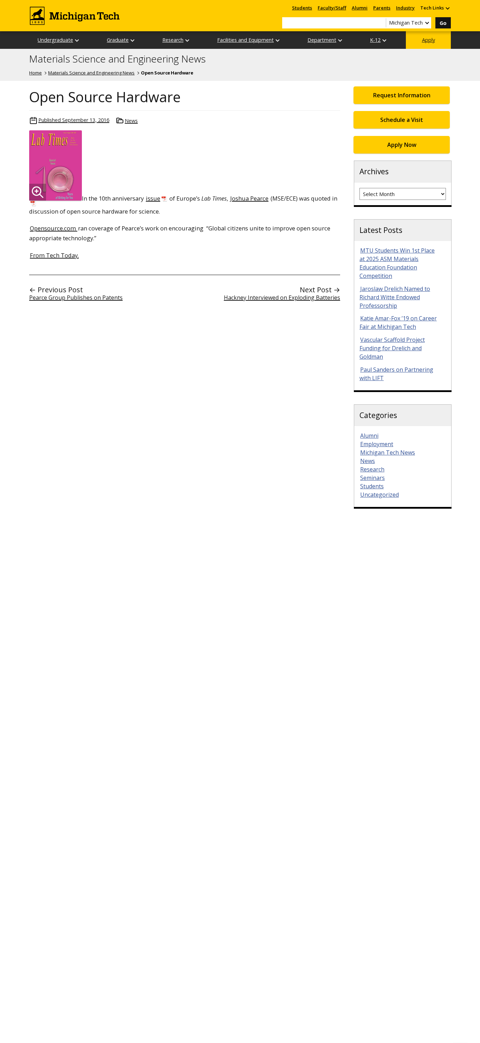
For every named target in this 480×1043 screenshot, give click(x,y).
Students (302, 8)
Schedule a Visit (401, 120)
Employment (376, 444)
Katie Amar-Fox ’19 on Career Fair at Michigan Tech (398, 322)
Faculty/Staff (332, 8)
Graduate (118, 40)
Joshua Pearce (249, 198)
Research (172, 40)
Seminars (372, 478)
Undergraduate (55, 40)
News (131, 120)
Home (35, 73)
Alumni (360, 8)
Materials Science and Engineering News (117, 59)
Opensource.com (53, 228)
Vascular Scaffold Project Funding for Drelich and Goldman (392, 348)
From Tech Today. (54, 255)
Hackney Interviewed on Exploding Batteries (282, 297)
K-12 (375, 40)
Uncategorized (379, 494)
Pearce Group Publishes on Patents (76, 297)
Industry (405, 8)
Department (321, 40)
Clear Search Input (380, 22)
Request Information (401, 95)
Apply (428, 40)
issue (153, 198)
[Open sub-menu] (447, 8)
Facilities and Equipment (245, 40)
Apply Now (401, 145)
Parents (381, 8)
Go (443, 23)
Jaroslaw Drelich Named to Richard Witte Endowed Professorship (394, 297)
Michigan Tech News (387, 452)
